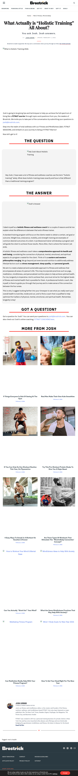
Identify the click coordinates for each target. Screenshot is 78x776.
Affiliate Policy (8, 761)
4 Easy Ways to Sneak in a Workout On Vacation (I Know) (20, 539)
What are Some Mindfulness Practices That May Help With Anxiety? (58, 611)
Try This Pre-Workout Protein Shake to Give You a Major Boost (57, 468)
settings (55, 774)
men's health (12, 740)
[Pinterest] (71, 748)
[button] (74, 3)
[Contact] (75, 748)
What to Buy (49, 8)
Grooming (5, 8)
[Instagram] (67, 748)
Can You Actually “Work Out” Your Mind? (20, 610)
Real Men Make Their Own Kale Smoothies (58, 396)
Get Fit (39, 8)
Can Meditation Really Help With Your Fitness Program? (20, 682)
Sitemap (38, 761)
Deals (65, 8)
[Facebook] (64, 748)
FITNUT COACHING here (44, 319)
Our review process (64, 44)
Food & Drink (30, 8)
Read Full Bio (20, 725)
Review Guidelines (41, 756)
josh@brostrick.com (11, 122)
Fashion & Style (17, 8)
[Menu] (4, 3)
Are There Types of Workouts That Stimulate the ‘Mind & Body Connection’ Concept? (58, 540)
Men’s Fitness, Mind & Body (42, 16)
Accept (65, 773)
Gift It (58, 8)
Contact (22, 756)
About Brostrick (8, 756)
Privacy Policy (24, 761)
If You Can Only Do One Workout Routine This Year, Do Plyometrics (20, 468)
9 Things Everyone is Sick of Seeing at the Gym (20, 397)
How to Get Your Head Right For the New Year (57, 682)
